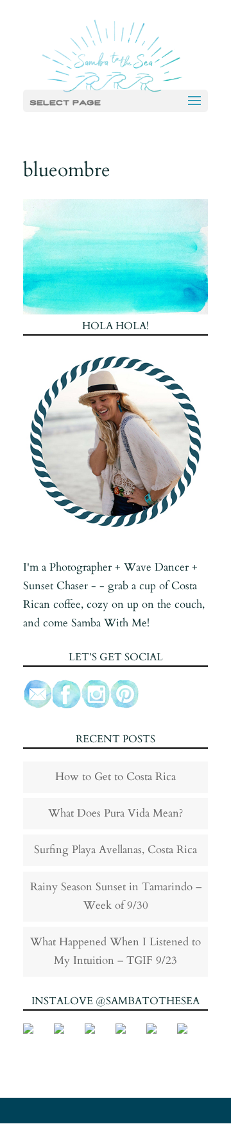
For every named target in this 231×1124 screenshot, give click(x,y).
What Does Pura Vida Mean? (115, 813)
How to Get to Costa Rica (115, 776)
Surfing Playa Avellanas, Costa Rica (115, 849)
